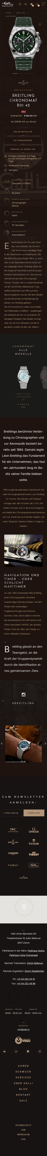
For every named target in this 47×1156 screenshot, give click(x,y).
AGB (23, 1130)
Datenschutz (23, 1125)
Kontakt (23, 1095)
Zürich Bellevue (35, 963)
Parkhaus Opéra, (36, 950)
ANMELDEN (34, 813)
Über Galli (23, 1083)
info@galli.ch (24, 1029)
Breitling (21, 13)
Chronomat (11, 16)
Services (23, 1077)
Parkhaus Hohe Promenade (23, 955)
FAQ (23, 1139)
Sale (23, 1100)
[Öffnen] (23, 743)
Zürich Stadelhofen (34, 971)
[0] (31, 4)
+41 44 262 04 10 (26, 979)
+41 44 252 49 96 (26, 983)
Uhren (8, 13)
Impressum (23, 1134)
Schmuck (24, 1071)
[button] (15, 73)
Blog (23, 1089)
